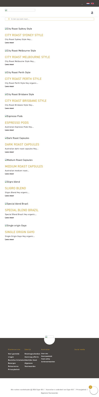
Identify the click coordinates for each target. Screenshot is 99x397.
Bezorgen (12, 363)
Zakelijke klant (31, 360)
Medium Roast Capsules (24, 166)
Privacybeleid (13, 369)
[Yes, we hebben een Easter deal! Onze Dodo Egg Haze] (13, 296)
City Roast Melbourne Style (27, 57)
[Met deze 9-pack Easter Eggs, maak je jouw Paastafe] (31, 292)
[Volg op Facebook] (83, 355)
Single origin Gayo (20, 232)
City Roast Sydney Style (24, 35)
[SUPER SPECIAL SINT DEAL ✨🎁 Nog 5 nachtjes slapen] (86, 294)
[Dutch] (88, 3)
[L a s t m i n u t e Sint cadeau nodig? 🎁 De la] (68, 294)
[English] (92, 3)
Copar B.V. (40, 390)
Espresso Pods (17, 123)
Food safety (45, 359)
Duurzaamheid (46, 356)
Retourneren (13, 366)
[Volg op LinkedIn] (77, 361)
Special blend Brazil (21, 210)
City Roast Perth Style (23, 79)
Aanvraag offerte (32, 357)
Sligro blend (15, 188)
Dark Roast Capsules (22, 144)
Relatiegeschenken (32, 354)
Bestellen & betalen (16, 360)
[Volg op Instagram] (77, 355)
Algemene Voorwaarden (49, 393)
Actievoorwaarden (48, 362)
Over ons (44, 354)
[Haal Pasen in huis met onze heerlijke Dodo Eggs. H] (49, 289)
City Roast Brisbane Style (26, 101)
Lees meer (9, 42)
